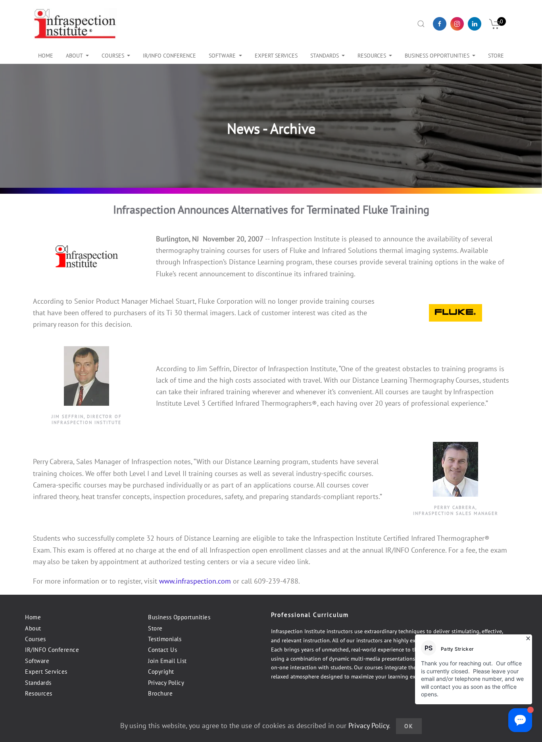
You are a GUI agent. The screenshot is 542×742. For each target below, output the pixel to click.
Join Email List (167, 661)
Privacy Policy (166, 682)
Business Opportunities (179, 617)
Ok (408, 726)
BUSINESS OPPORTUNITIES (437, 55)
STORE (496, 55)
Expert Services (46, 671)
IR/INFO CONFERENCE (169, 55)
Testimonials (164, 639)
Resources (371, 55)
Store (155, 628)
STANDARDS (324, 55)
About (74, 55)
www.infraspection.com (195, 581)
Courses (113, 55)
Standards (38, 682)
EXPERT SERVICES (276, 55)
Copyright (161, 671)
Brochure (160, 693)
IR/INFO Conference (52, 649)
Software (222, 55)
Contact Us (162, 649)
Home (45, 55)
